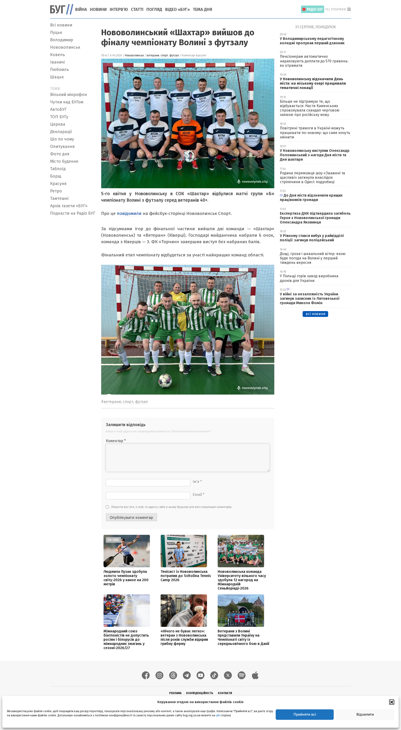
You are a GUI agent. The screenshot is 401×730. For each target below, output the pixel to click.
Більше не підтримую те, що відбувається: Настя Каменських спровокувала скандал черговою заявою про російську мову (310, 108)
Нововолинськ (65, 47)
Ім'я (197, 481)
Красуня (58, 183)
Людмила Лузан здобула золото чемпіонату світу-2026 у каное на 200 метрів (126, 577)
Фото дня (59, 153)
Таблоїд (58, 168)
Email (198, 494)
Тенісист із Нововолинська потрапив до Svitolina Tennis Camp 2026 (186, 575)
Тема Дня (202, 9)
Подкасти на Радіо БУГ (72, 213)
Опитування (62, 146)
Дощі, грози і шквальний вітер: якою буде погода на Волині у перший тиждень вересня (313, 258)
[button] (391, 702)
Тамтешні (59, 198)
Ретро (56, 191)
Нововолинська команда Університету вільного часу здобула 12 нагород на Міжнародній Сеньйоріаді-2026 (242, 579)
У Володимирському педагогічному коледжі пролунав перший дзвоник (312, 40)
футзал (174, 55)
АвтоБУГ (58, 109)
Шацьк (57, 77)
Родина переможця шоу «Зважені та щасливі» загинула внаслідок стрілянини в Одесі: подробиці (312, 177)
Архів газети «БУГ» (68, 205)
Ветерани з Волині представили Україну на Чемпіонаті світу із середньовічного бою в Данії (243, 637)
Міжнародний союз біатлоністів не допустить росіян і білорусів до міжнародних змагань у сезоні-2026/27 (126, 639)
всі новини (315, 314)
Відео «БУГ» (177, 9)
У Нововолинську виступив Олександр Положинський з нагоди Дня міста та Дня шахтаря (314, 155)
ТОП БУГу (59, 116)
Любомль (59, 69)
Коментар (116, 441)
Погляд (154, 9)
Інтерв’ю (119, 9)
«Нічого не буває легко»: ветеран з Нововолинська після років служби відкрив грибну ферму (184, 637)
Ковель (57, 54)
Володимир (61, 39)
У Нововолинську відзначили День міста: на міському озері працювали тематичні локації (313, 83)
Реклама (175, 693)
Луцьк (56, 32)
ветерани (153, 55)
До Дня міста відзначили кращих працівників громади (311, 197)
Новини (98, 9)
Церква (57, 124)
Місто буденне (64, 161)
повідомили (129, 213)
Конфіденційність (199, 693)
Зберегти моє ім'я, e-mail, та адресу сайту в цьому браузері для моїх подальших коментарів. (171, 507)
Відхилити (365, 714)
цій (218, 715)
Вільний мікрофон (68, 94)
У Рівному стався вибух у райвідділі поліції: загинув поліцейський (312, 237)
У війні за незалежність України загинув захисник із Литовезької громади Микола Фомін (309, 298)
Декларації (61, 131)
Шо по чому (62, 139)
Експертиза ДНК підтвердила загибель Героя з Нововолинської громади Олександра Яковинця (315, 217)
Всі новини (61, 25)
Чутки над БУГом (66, 102)
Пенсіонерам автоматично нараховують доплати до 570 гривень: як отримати (314, 60)
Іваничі (57, 62)
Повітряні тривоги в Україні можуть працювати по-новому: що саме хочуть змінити (315, 132)
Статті (137, 9)
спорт (164, 55)
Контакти (225, 693)
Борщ (55, 176)
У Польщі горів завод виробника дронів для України (309, 278)
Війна (81, 9)
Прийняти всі (305, 714)
